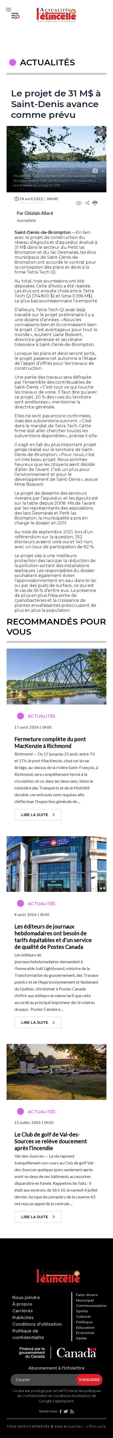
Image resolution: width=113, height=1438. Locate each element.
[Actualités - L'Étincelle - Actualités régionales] (56, 14)
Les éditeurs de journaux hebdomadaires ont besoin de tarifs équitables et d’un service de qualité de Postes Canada (53, 936)
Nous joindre (26, 1297)
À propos (22, 1304)
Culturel (83, 1316)
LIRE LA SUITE (34, 814)
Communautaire (91, 1305)
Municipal (85, 1300)
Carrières (22, 1310)
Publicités (23, 1317)
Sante (81, 1338)
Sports (82, 1311)
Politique (84, 1322)
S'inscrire (89, 1379)
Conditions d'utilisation (37, 1324)
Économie (85, 1333)
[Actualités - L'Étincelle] (57, 1270)
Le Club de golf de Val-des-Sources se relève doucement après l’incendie (50, 1141)
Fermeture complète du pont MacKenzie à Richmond (50, 742)
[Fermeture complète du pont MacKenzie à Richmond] (56, 676)
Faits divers (87, 1295)
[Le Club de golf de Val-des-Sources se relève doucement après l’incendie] (56, 1071)
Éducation (85, 1327)
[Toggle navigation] (15, 16)
